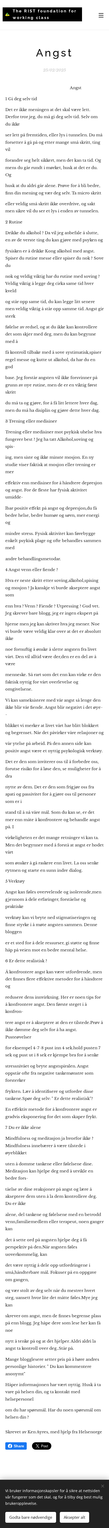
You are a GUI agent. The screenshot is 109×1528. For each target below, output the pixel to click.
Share (19, 1446)
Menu (101, 15)
